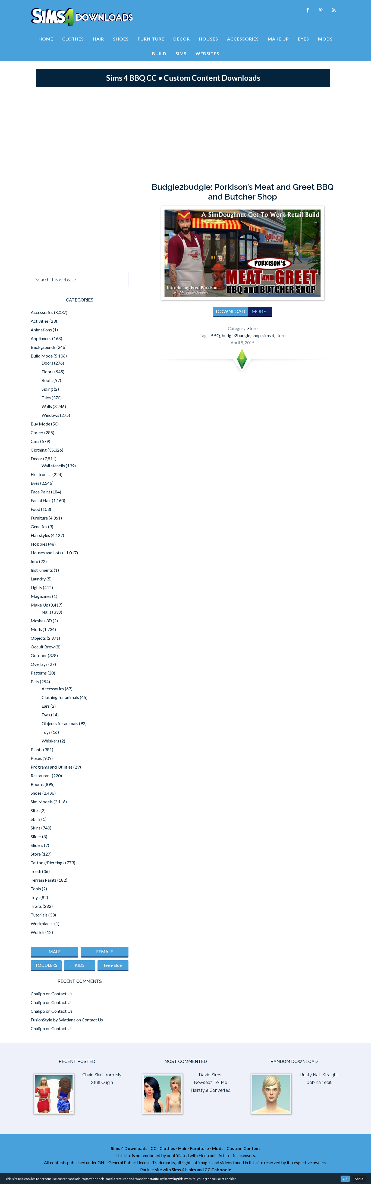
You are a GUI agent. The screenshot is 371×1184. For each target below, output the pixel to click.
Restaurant (41, 775)
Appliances (41, 338)
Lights (36, 587)
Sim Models (42, 801)
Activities (40, 321)
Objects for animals (60, 723)
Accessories (42, 312)
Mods (36, 629)
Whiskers (50, 740)
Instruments (42, 570)
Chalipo (38, 993)
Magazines (41, 596)
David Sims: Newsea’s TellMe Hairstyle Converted (211, 1082)
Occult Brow (43, 646)
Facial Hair (41, 500)
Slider (36, 836)
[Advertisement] (185, 133)
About (359, 1179)
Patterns (39, 672)
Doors (47, 362)
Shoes (36, 792)
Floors (48, 371)
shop (256, 335)
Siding (47, 388)
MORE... (260, 311)
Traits (36, 906)
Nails (46, 611)
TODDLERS (46, 965)
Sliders (37, 845)
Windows (50, 415)
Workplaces (42, 923)
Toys (46, 732)
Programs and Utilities (52, 766)
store (280, 335)
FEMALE (104, 951)
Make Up (39, 604)
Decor (36, 458)
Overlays (39, 664)
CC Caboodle (218, 1169)
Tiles (46, 397)
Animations (41, 329)
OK (345, 1179)
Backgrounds (43, 347)
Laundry (38, 578)
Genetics (39, 526)
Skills (35, 819)
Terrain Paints (43, 879)
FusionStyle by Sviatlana (53, 1019)
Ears (46, 705)
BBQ (215, 335)
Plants (36, 749)
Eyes (35, 483)
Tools (36, 888)
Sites (35, 810)
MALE (55, 951)
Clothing (39, 449)
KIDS (79, 965)
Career (37, 432)
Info (34, 561)
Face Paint (40, 491)
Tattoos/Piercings (47, 862)
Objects (38, 638)
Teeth (36, 871)
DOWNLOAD (230, 311)
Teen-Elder (113, 965)
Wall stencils (53, 465)
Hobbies (39, 543)
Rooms (37, 784)
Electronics (41, 474)
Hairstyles (40, 535)
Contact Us (62, 993)
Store (252, 328)
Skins (35, 827)
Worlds (38, 932)
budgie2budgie (236, 335)
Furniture (39, 517)
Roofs (47, 380)
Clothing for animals (60, 697)
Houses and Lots (46, 552)
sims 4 (268, 335)
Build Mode (42, 355)
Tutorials (39, 914)
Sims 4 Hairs (184, 1169)
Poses (36, 758)
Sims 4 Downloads (82, 17)
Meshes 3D (41, 620)
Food (35, 509)
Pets (35, 681)
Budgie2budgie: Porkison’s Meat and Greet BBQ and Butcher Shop (243, 191)
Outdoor (39, 655)
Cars (35, 441)
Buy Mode (40, 423)
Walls (47, 406)
